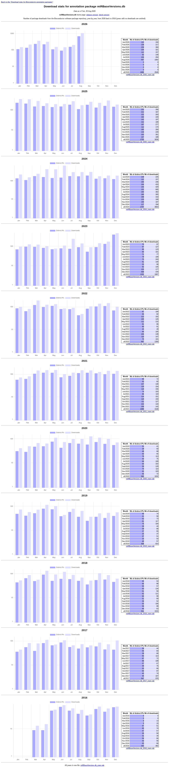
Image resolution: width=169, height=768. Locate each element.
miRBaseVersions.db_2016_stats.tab (140, 748)
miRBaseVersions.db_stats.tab (92, 765)
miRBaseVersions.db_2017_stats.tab (140, 681)
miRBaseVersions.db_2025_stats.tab (140, 142)
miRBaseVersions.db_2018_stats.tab (140, 614)
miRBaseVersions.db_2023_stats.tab (140, 277)
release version (92, 15)
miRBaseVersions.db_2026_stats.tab (140, 75)
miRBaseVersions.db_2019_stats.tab (140, 546)
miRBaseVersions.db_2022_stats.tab (140, 344)
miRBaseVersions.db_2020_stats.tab (140, 479)
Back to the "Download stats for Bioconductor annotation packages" (27, 2)
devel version (104, 15)
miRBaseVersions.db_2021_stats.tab (140, 412)
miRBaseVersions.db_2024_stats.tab (140, 209)
